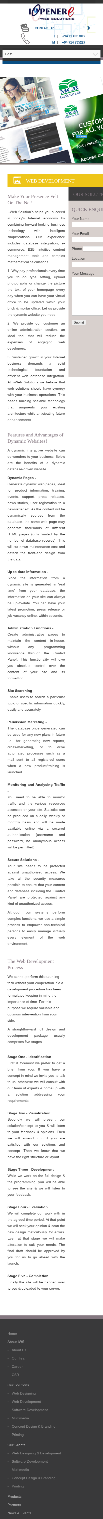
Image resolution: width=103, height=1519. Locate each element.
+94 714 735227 (73, 42)
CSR (15, 1375)
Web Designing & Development (36, 1453)
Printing (18, 1435)
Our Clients (16, 1445)
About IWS (16, 1342)
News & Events (19, 1513)
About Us (19, 1350)
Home (12, 1333)
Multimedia (20, 1418)
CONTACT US (44, 28)
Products (15, 1496)
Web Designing (24, 1393)
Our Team (20, 1358)
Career (17, 1366)
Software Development (30, 1410)
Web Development (26, 1402)
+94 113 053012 (73, 36)
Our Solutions (18, 1385)
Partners (14, 1505)
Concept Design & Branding (34, 1426)
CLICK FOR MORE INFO (81, 136)
